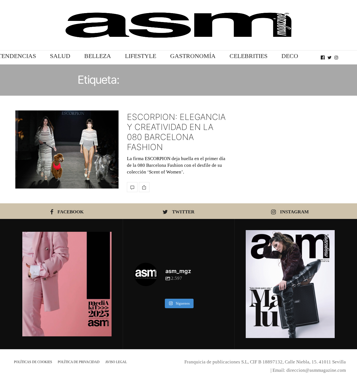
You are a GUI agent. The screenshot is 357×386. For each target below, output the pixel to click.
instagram (294, 211)
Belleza (97, 55)
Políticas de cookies (33, 362)
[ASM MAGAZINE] (178, 25)
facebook (70, 211)
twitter (183, 211)
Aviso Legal (116, 362)
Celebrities (248, 55)
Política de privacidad (79, 362)
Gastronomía (193, 55)
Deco (289, 55)
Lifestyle (140, 55)
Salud (60, 55)
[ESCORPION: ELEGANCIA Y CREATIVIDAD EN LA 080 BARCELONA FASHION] (67, 149)
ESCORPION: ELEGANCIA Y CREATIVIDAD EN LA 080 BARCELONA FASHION (176, 132)
